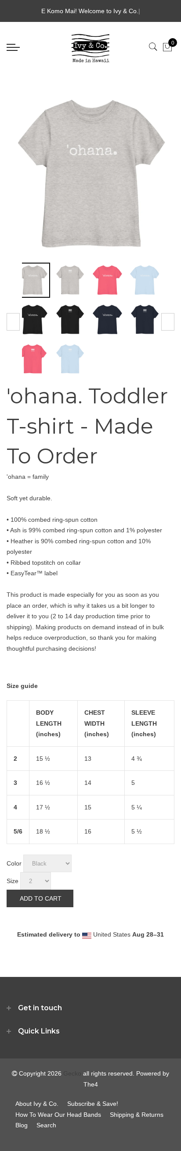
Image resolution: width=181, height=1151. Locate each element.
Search (46, 1125)
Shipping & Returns (136, 1114)
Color (14, 863)
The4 (90, 1084)
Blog (21, 1125)
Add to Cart (41, 898)
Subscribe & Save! (92, 1103)
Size (12, 880)
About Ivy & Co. (36, 1103)
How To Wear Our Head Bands (58, 1114)
